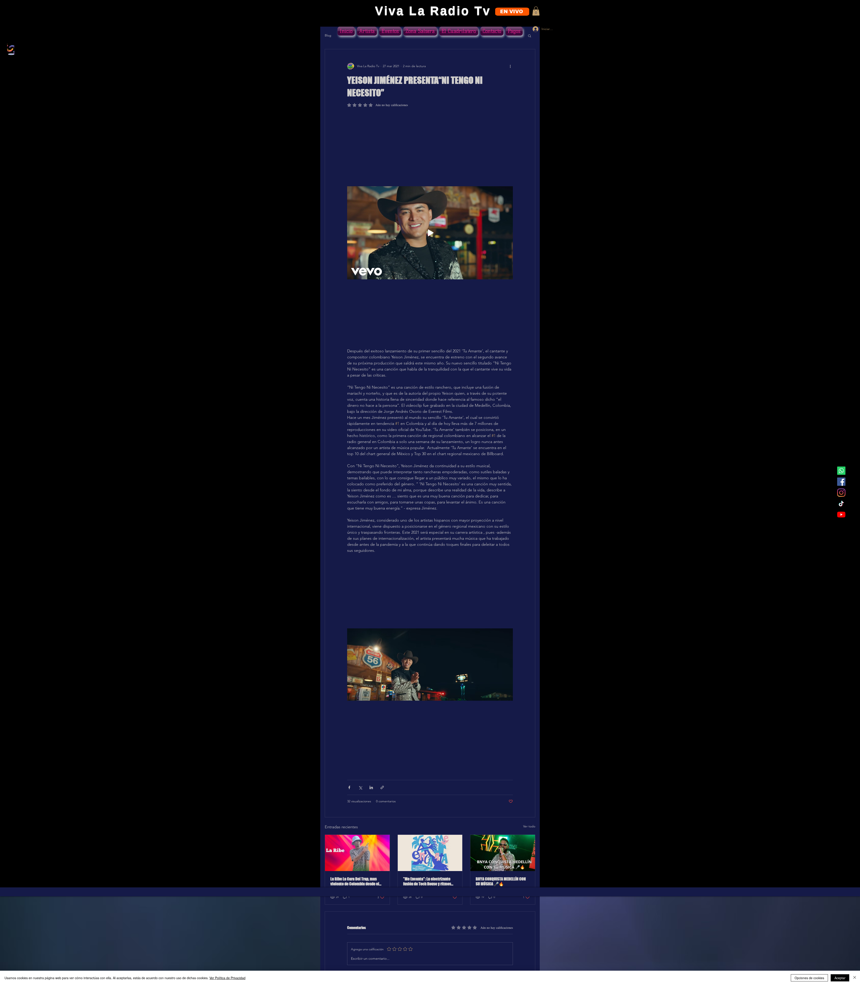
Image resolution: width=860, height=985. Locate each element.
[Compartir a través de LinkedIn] (371, 791)
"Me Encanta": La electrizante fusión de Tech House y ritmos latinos (427, 885)
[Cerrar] (854, 977)
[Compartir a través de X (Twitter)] (360, 791)
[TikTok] (841, 503)
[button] (536, 11)
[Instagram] (841, 492)
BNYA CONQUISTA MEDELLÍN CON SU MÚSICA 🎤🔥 (501, 885)
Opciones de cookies (809, 978)
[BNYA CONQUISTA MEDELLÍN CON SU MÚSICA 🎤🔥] (502, 856)
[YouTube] (841, 514)
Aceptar (839, 978)
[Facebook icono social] (841, 482)
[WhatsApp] (841, 471)
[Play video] (430, 233)
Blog (328, 35)
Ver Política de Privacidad (227, 978)
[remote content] (430, 149)
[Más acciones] (510, 66)
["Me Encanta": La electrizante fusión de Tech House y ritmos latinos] (430, 856)
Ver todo (529, 830)
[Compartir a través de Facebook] (349, 791)
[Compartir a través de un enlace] (382, 791)
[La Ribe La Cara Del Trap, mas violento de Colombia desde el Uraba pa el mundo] (357, 856)
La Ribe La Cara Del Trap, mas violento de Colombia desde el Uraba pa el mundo (354, 885)
